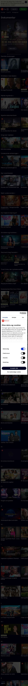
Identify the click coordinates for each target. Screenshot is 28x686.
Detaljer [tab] (14, 317)
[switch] (23, 353)
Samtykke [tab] (5, 317)
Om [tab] (23, 317)
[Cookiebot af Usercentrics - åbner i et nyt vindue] (20, 313)
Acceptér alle (14, 368)
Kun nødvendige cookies (14, 372)
